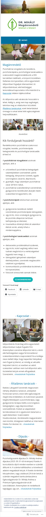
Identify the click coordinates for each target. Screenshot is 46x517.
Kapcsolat (7, 93)
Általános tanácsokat (12, 108)
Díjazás (23, 436)
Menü (24, 40)
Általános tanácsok (23, 383)
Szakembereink (23, 279)
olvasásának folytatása (25, 374)
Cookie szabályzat (20, 507)
